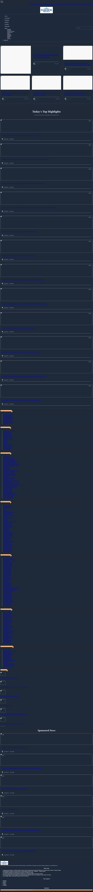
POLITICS (9, 35)
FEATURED (7, 26)
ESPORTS (7, 22)
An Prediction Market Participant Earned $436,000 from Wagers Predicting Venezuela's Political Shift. (24, 376)
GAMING (9, 29)
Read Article (35, 66)
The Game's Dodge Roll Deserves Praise (7, 705)
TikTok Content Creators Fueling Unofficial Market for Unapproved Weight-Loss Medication (34, 4)
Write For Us (3, 889)
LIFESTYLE (9, 32)
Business (4, 881)
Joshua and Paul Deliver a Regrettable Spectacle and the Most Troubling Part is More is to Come (22, 183)
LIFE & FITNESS (10, 31)
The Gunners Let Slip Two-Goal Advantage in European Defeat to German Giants (19, 231)
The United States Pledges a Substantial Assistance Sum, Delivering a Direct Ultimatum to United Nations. (24, 303)
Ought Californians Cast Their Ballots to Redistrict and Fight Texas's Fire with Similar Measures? (23, 279)
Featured (5, 885)
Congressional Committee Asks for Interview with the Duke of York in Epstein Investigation (21, 768)
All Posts (4, 880)
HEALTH (9, 30)
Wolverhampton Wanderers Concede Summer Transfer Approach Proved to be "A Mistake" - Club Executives (24, 871)
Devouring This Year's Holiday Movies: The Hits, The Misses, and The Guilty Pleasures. (20, 352)
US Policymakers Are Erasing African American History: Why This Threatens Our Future (21, 400)
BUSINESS (7, 20)
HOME (6, 16)
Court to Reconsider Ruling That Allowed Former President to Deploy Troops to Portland (21, 135)
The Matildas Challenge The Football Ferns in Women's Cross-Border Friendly (18, 872)
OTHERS (9, 34)
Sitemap (14, 889)
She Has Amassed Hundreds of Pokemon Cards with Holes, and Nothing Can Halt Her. (14, 714)
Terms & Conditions (9, 889)
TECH (8, 37)
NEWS (8, 33)
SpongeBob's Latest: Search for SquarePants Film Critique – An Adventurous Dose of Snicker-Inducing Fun (25, 159)
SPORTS (9, 36)
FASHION (7, 24)
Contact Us (6, 40)
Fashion (4, 884)
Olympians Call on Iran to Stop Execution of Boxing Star (14, 747)
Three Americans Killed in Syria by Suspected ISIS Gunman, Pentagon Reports (13, 723)
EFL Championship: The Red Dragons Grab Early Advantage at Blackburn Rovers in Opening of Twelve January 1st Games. (27, 874)
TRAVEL (9, 38)
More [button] (6, 28)
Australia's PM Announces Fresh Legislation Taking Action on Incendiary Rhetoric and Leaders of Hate (23, 873)
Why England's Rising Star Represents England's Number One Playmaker (18, 255)
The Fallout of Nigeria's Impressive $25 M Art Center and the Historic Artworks (69, 4)
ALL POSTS (7, 18)
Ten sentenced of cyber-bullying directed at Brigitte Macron (10, 696)
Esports (4, 883)
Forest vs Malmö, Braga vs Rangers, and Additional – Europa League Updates (19, 328)
